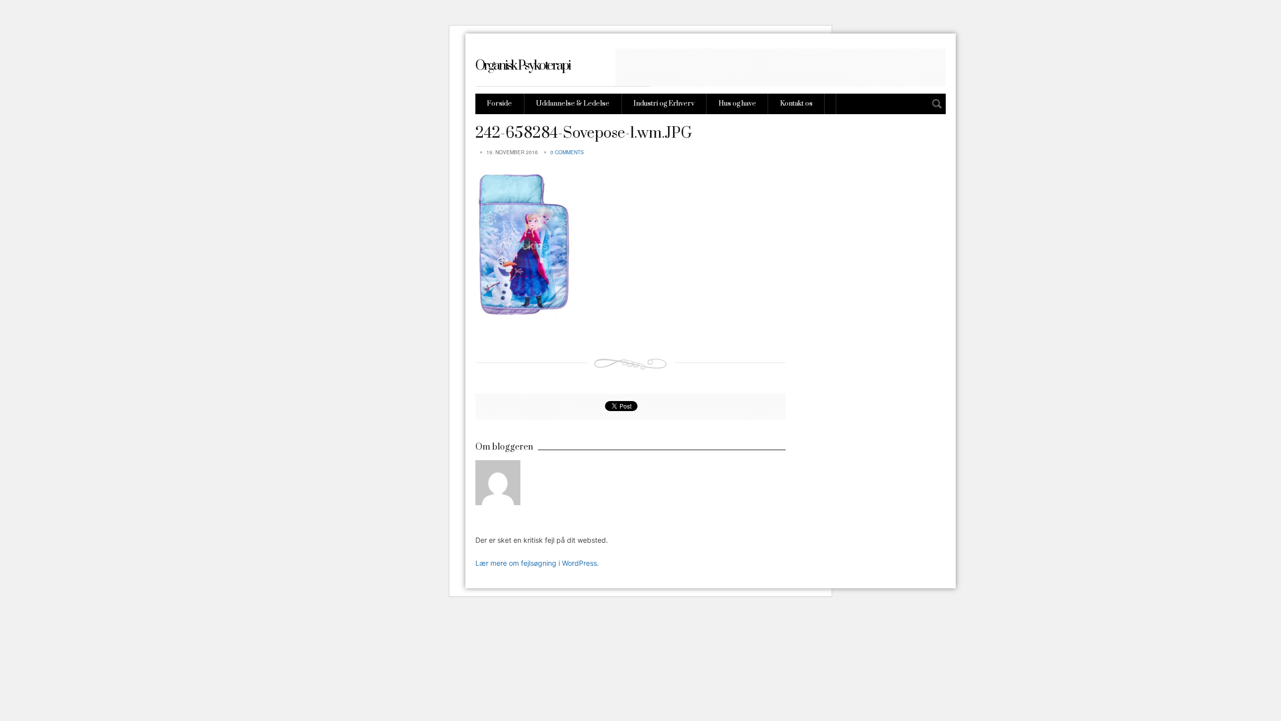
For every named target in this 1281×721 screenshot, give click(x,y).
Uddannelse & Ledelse (572, 103)
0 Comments (567, 152)
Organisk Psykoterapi (522, 66)
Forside (499, 103)
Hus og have (737, 103)
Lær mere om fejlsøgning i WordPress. (537, 563)
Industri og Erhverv (664, 103)
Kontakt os (796, 103)
